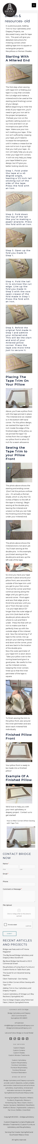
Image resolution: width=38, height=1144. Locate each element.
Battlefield (21, 1105)
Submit (9, 933)
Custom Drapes (19, 1048)
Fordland (10, 1100)
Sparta (6, 1105)
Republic (23, 1098)
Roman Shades (25, 51)
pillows (12, 51)
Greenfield (26, 1110)
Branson (27, 1100)
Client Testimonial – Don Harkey (15, 979)
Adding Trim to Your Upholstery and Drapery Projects (18, 29)
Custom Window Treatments (19, 1055)
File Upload (7, 905)
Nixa (19, 1103)
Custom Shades (19, 1053)
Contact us (25, 812)
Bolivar (13, 1108)
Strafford (6, 1108)
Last (21, 869)
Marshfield (30, 1105)
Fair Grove (11, 1110)
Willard (29, 1098)
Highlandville (21, 1108)
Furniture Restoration (19, 1072)
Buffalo (18, 1110)
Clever (29, 1103)
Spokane (13, 1105)
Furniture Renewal (19, 1070)
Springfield (8, 1093)
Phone (5, 881)
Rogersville (19, 1100)
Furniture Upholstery (19, 1065)
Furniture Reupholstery (19, 1068)
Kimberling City (10, 1103)
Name (6, 864)
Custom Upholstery (19, 1060)
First (4, 869)
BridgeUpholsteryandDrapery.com (19, 1028)
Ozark (24, 1103)
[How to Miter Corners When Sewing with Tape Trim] (21, 836)
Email (5, 874)
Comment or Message (12, 889)
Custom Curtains (19, 1050)
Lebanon (30, 1108)
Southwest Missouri (23, 1093)
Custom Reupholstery (19, 1063)
